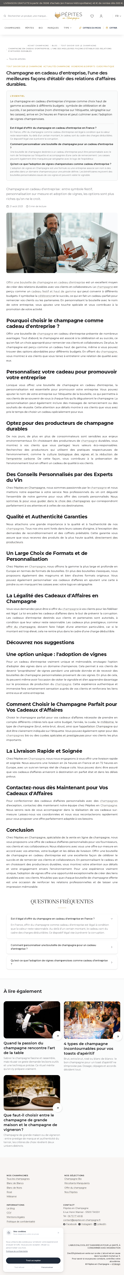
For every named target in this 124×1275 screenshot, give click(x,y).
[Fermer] (58, 1233)
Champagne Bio (73, 1179)
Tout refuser (19, 1267)
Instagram (86, 1224)
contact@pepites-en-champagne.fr (82, 1220)
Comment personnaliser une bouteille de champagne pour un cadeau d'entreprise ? (53, 947)
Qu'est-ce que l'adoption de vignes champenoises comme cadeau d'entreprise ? (59, 962)
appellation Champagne (96, 726)
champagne (105, 286)
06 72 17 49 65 (75, 1216)
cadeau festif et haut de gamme (53, 291)
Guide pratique (105, 66)
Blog (54, 46)
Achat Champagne (38, 46)
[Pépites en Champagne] (68, 16)
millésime (107, 722)
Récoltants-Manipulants (77, 1183)
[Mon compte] (101, 16)
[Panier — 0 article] (108, 16)
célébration (45, 295)
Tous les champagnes (18, 1179)
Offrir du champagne (75, 1187)
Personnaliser (47, 1267)
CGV (9, 1212)
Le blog (11, 1208)
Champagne (37, 566)
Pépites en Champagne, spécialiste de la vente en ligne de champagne (62, 837)
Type (66, 27)
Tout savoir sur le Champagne (78, 46)
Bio (41, 27)
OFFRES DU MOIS (92, 27)
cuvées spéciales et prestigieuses (62, 735)
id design (116, 1264)
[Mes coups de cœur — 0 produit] (92, 16)
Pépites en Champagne (29, 487)
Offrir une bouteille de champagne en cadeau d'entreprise (45, 282)
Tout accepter (33, 1260)
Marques (53, 27)
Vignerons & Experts (83, 66)
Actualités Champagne (56, 66)
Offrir (113, 27)
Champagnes (12, 27)
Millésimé (12, 1196)
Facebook (71, 1224)
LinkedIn (101, 1224)
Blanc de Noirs (14, 1187)
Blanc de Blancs (15, 1183)
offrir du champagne (21, 626)
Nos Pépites (70, 1192)
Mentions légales (16, 1217)
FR (117, 16)
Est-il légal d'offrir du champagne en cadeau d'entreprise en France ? (53, 918)
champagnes (15, 528)
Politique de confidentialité (21, 1221)
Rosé (9, 1192)
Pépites (29, 27)
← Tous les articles (15, 59)
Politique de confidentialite (17, 1251)
